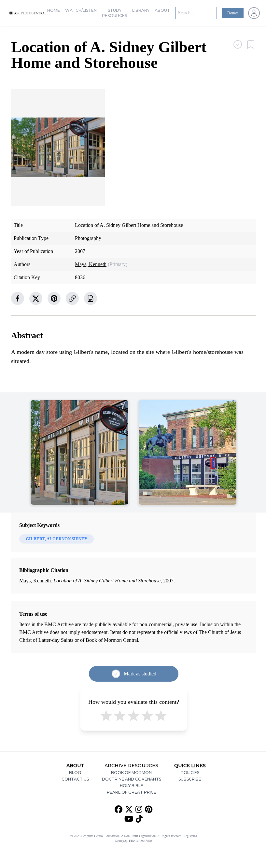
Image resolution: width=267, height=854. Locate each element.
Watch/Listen (81, 10)
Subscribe (189, 779)
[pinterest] (54, 298)
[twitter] (35, 298)
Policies (190, 772)
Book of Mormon (131, 772)
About (162, 10)
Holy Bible (131, 785)
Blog (75, 772)
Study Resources (114, 13)
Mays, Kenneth (90, 264)
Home (53, 10)
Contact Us (75, 779)
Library (140, 10)
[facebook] (17, 298)
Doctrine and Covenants (131, 779)
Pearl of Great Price (131, 792)
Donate (232, 13)
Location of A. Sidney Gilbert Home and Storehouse (107, 580)
